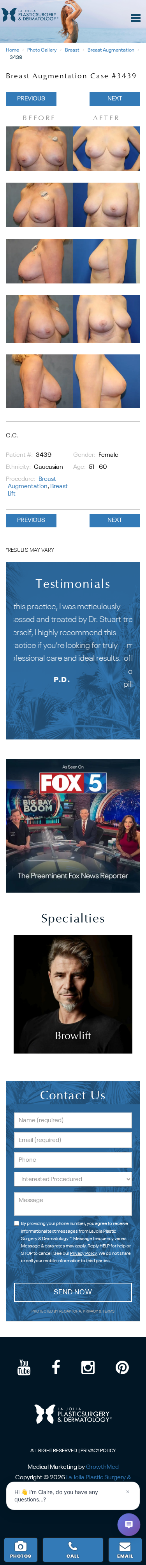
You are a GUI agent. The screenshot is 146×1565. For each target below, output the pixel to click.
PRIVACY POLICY (98, 1450)
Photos (21, 1556)
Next (114, 99)
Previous (31, 99)
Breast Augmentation (111, 50)
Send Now (73, 1292)
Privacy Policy (83, 1253)
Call (73, 1556)
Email (125, 1556)
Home (12, 50)
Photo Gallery (42, 50)
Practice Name (73, 3)
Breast (72, 50)
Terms (108, 1311)
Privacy (91, 1311)
